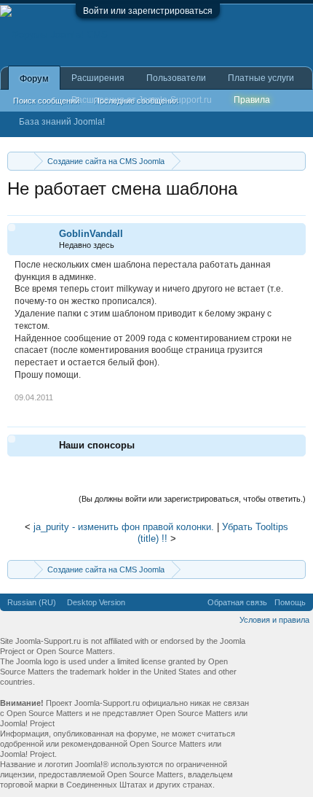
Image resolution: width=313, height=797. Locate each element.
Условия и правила (274, 619)
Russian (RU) (31, 602)
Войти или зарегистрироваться (148, 11)
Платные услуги (261, 78)
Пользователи (176, 78)
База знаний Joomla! (62, 122)
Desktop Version (96, 602)
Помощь (290, 602)
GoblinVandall (91, 233)
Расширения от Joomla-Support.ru (141, 100)
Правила (252, 100)
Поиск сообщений (46, 100)
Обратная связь (237, 602)
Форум (34, 79)
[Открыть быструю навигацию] (296, 161)
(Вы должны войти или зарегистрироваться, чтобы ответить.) (192, 498)
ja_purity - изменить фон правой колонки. (123, 526)
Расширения (97, 78)
